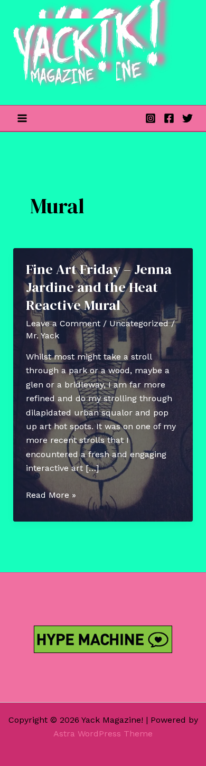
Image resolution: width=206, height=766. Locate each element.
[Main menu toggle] (22, 118)
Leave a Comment (63, 323)
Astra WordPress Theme (103, 734)
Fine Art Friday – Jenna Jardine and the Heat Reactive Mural (99, 287)
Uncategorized (138, 323)
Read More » (51, 495)
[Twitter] (187, 118)
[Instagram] (150, 118)
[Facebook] (169, 118)
